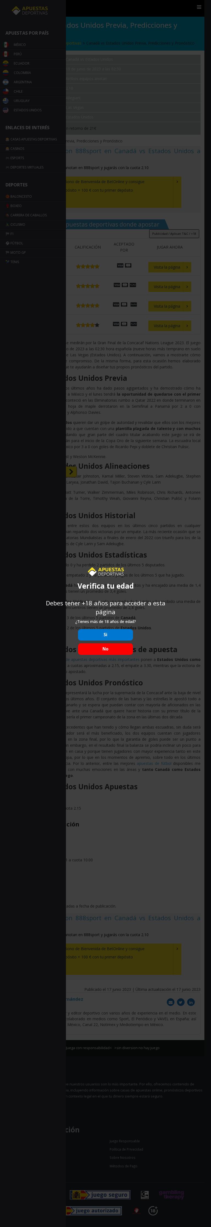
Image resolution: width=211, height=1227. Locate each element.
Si (105, 635)
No (105, 649)
